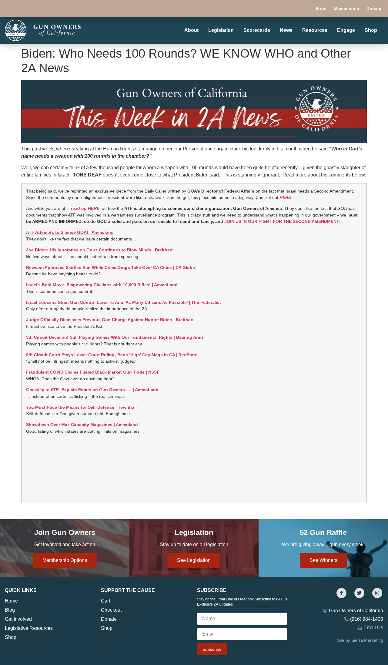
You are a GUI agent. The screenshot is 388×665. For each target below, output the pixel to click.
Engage (346, 30)
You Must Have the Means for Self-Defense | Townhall (81, 407)
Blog (10, 610)
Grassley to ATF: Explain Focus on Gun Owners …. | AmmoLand (92, 389)
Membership (346, 8)
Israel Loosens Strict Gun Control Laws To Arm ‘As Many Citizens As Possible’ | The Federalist (123, 302)
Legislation (221, 30)
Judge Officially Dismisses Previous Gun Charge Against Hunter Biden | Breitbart (110, 319)
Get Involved (18, 619)
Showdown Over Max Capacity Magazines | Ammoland (82, 424)
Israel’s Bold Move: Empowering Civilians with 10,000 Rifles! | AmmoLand (102, 284)
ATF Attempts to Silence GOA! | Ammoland (70, 232)
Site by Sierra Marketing (360, 640)
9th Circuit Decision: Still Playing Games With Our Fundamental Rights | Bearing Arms (115, 337)
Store (321, 8)
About (191, 30)
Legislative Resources (29, 628)
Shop (371, 30)
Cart (105, 600)
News (286, 30)
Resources (314, 30)
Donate (373, 8)
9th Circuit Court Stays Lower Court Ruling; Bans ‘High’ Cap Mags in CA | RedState (111, 354)
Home (11, 600)
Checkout (111, 610)
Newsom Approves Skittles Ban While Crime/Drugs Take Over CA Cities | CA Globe (110, 267)
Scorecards (256, 30)
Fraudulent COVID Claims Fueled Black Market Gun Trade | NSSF (92, 372)
